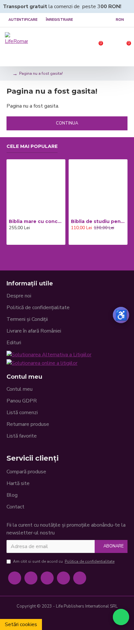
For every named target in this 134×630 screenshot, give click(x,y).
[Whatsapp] (79, 577)
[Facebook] (14, 577)
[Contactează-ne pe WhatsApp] (121, 617)
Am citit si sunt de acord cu (63, 561)
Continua (67, 123)
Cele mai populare (32, 146)
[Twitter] (30, 577)
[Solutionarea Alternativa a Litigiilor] (49, 354)
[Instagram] (47, 577)
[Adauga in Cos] (10, 239)
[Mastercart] (56, 618)
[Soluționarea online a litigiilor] (42, 363)
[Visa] (46, 618)
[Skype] (63, 577)
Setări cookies (21, 624)
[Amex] (77, 618)
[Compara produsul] (29, 239)
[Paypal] (67, 618)
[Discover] (87, 618)
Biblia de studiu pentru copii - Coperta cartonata (98, 221)
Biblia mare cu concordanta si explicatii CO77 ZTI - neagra (36, 221)
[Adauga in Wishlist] (19, 239)
